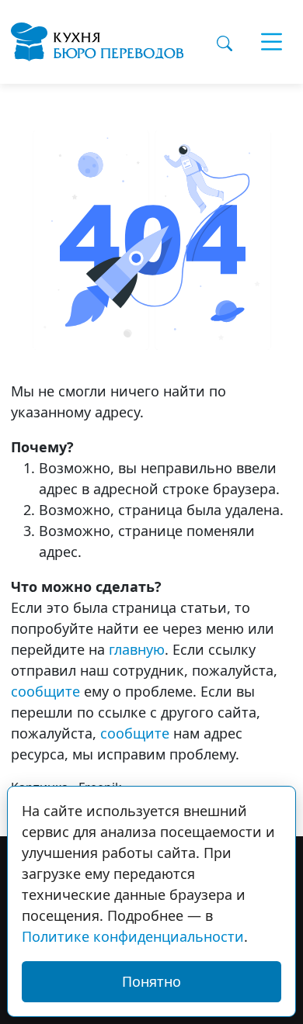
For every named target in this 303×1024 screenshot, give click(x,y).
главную (137, 649)
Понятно (151, 981)
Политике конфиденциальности (133, 936)
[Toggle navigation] (272, 42)
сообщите (45, 691)
